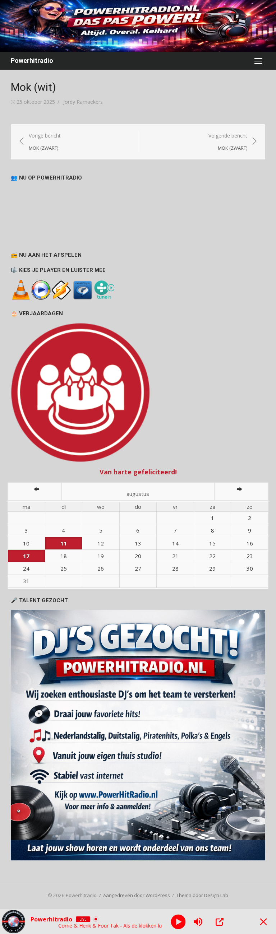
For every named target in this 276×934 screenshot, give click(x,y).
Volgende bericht (227, 141)
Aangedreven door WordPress (136, 895)
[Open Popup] (219, 921)
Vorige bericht (45, 141)
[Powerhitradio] (138, 26)
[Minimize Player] (263, 921)
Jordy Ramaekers (83, 101)
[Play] (178, 921)
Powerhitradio (32, 60)
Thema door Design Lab (202, 895)
